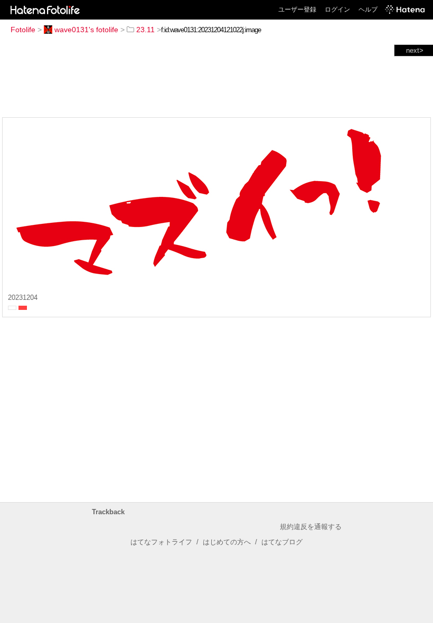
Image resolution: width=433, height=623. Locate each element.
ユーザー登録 (297, 9)
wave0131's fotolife (86, 29)
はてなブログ (282, 542)
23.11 (145, 29)
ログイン (337, 9)
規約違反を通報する (311, 527)
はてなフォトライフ (161, 542)
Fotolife (23, 29)
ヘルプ (368, 9)
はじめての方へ (227, 542)
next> (414, 50)
